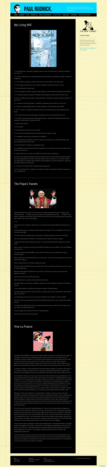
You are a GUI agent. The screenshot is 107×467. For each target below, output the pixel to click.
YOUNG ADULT (66, 14)
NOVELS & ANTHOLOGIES (45, 14)
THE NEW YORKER (57, 14)
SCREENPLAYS (34, 14)
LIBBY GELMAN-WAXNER (84, 14)
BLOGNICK (21, 14)
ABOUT (16, 14)
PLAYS (27, 14)
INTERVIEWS (74, 14)
